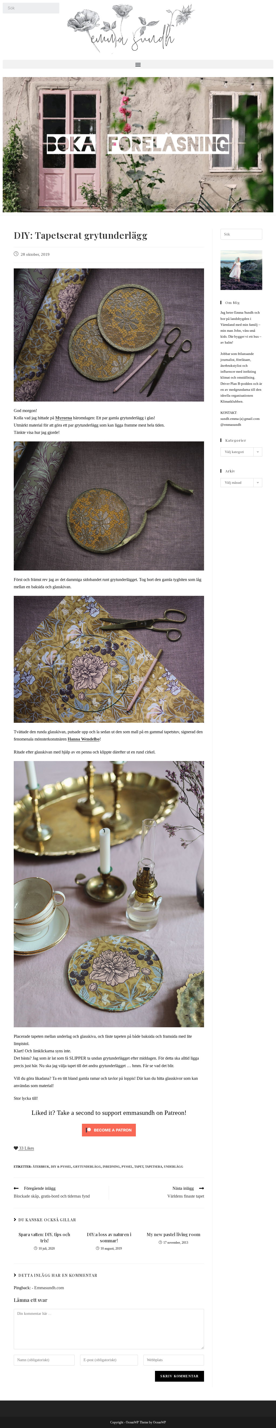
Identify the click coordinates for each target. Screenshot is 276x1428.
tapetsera (153, 1166)
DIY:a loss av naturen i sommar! (109, 1237)
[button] (138, 64)
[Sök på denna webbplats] (241, 234)
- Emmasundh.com (48, 1287)
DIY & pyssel (61, 1166)
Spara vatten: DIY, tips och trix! (44, 1237)
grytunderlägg (87, 1166)
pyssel (127, 1166)
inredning (111, 1166)
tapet (138, 1166)
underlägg (173, 1166)
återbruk (41, 1166)
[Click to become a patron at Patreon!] (109, 1129)
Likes (26, 1148)
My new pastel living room (173, 1234)
